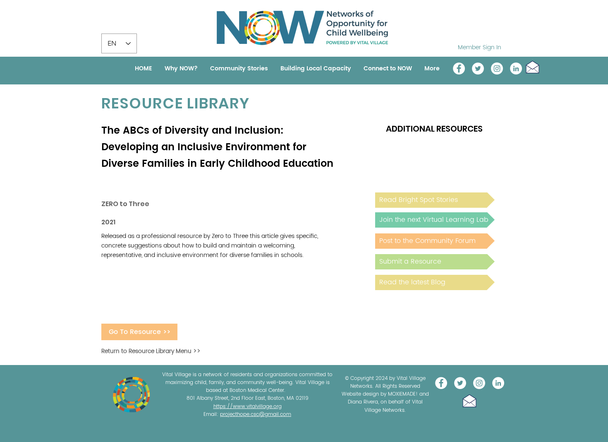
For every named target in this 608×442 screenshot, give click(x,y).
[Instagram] (497, 68)
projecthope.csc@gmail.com (255, 414)
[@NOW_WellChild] (478, 68)
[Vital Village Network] (459, 68)
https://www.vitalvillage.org (247, 407)
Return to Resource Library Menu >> (151, 351)
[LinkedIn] (516, 68)
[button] (532, 66)
